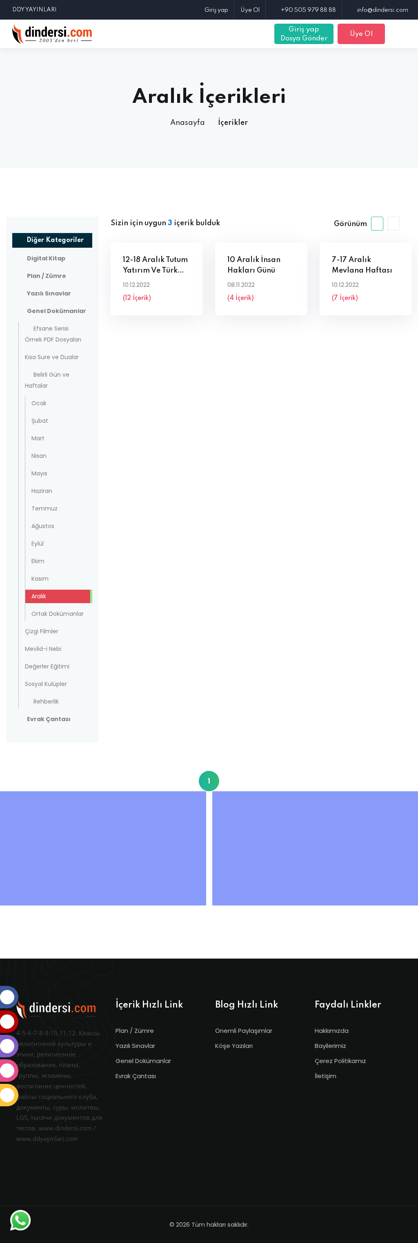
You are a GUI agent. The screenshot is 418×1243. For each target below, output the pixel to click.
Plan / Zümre (135, 1030)
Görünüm (350, 224)
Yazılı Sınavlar (135, 1045)
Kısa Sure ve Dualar (52, 357)
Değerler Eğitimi (47, 666)
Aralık (38, 596)
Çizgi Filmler (41, 631)
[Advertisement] (105, 848)
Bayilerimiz (330, 1045)
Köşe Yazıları (234, 1045)
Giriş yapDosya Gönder (303, 34)
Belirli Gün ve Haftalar (47, 380)
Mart (37, 438)
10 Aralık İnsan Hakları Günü (253, 265)
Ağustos (42, 526)
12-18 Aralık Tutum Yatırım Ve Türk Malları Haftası (155, 266)
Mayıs (39, 473)
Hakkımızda (332, 1030)
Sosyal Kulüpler (46, 684)
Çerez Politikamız (340, 1061)
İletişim (325, 1076)
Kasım (40, 579)
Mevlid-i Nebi (43, 649)
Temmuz (44, 508)
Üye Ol (250, 10)
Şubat (39, 421)
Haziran (41, 491)
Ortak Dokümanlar (57, 614)
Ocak (39, 403)
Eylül (37, 543)
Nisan (39, 456)
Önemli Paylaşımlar (243, 1030)
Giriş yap (216, 10)
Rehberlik (46, 701)
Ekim (37, 561)
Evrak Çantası (136, 1076)
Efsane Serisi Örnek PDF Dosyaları (53, 334)
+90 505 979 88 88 (308, 10)
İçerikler (233, 123)
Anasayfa (187, 123)
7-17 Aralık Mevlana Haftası (362, 265)
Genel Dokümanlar (143, 1061)
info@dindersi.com (382, 10)
